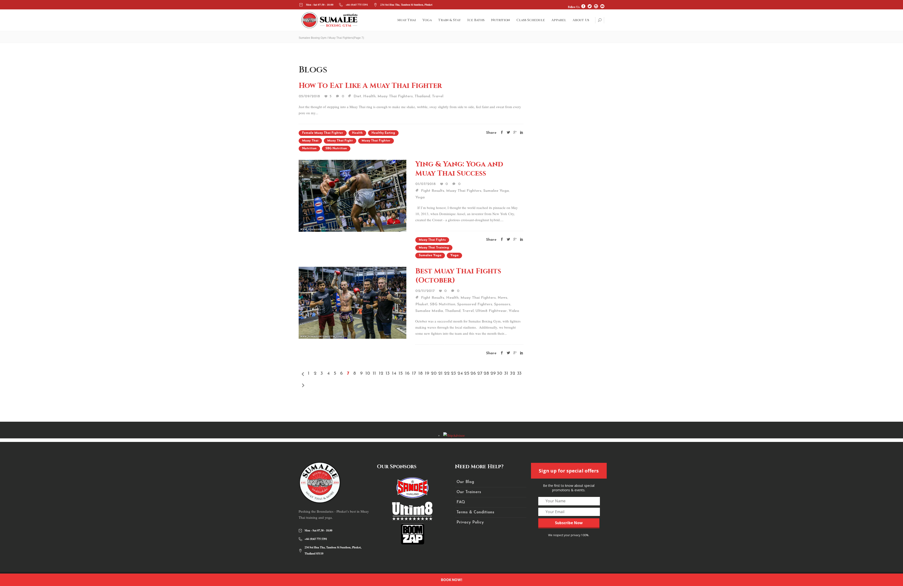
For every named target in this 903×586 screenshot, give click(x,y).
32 (512, 373)
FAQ (460, 502)
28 (486, 373)
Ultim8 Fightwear (491, 311)
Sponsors (502, 304)
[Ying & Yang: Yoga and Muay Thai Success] (352, 195)
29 (493, 373)
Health (369, 96)
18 (420, 373)
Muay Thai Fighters (395, 96)
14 (394, 373)
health (357, 132)
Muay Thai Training (434, 247)
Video (514, 311)
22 (447, 373)
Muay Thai (310, 140)
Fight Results (432, 191)
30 (499, 373)
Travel (437, 96)
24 (460, 373)
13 (388, 373)
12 (381, 373)
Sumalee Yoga (496, 191)
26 (473, 373)
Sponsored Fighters (474, 304)
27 (479, 373)
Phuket (421, 304)
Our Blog (465, 482)
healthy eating (383, 132)
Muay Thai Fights (432, 239)
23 (453, 373)
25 (466, 373)
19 (427, 373)
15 (401, 373)
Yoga (420, 197)
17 (414, 373)
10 (367, 373)
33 (519, 373)
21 (440, 373)
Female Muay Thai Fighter (322, 132)
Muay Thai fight (340, 140)
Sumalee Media (429, 311)
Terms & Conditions (475, 512)
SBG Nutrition (336, 148)
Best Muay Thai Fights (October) (458, 276)
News (502, 298)
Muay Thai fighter (376, 140)
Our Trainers (468, 492)
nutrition (309, 148)
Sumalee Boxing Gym (312, 37)
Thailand (422, 96)
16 (407, 373)
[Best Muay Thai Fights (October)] (352, 302)
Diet (357, 96)
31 (506, 373)
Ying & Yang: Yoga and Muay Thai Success (459, 169)
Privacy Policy (470, 522)
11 (374, 373)
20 (433, 373)
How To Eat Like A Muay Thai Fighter (370, 85)
